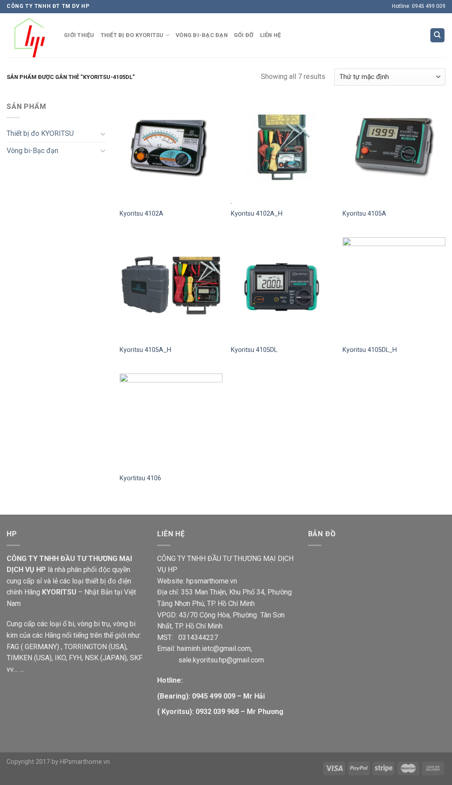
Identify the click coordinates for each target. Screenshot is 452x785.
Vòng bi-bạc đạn (202, 35)
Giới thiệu (79, 35)
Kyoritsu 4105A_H (145, 350)
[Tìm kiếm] (437, 35)
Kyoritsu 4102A (141, 213)
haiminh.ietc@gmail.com (214, 648)
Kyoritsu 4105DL (254, 350)
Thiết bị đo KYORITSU (40, 133)
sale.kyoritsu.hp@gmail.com (210, 660)
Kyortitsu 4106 (140, 478)
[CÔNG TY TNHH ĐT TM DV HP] (29, 35)
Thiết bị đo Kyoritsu (132, 35)
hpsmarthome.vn (211, 581)
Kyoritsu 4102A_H (256, 213)
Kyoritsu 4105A (364, 213)
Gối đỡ (244, 35)
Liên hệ (270, 35)
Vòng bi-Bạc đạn (32, 150)
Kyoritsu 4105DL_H (370, 350)
